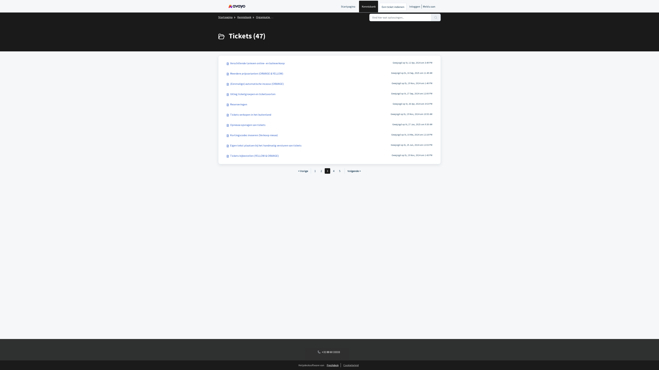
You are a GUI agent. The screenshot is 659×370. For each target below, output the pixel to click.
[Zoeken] (436, 17)
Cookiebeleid (351, 365)
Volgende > (354, 171)
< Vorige (303, 171)
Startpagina (348, 6)
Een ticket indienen (393, 7)
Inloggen (414, 6)
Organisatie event (266, 17)
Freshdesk (333, 365)
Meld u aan (429, 6)
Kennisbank (369, 6)
